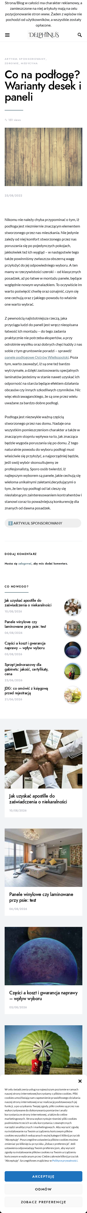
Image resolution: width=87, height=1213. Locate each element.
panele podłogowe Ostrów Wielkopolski (37, 357)
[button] (80, 1080)
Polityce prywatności (64, 1160)
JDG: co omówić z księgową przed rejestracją (26, 691)
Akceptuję (43, 1176)
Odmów (43, 1189)
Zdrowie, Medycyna (21, 63)
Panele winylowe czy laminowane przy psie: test (25, 624)
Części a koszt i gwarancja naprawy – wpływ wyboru (25, 646)
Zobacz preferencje (43, 1202)
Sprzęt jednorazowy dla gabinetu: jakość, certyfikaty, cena (26, 669)
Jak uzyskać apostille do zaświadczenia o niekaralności (28, 603)
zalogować (25, 563)
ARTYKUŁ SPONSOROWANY (25, 59)
